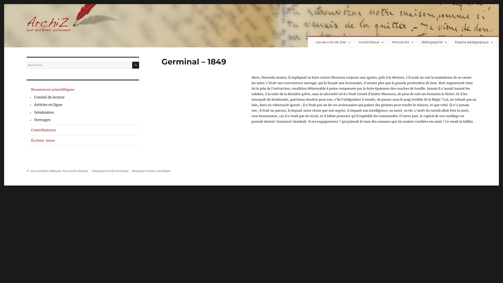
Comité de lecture (49, 97)
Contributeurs (43, 130)
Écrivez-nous (43, 140)
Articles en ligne (48, 104)
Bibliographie (432, 42)
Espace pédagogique (472, 42)
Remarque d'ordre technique (111, 171)
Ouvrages (42, 120)
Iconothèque (369, 42)
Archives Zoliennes (49, 171)
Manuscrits (400, 42)
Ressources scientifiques (52, 89)
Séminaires (44, 112)
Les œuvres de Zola (331, 42)
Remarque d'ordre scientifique (151, 171)
